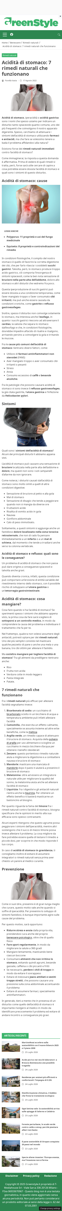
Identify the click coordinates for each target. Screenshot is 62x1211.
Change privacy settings (50, 1208)
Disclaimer (11, 1175)
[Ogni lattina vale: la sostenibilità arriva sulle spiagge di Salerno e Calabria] (11, 1112)
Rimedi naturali (9, 55)
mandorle (12, 768)
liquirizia (30, 793)
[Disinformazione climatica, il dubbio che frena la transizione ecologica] (11, 1097)
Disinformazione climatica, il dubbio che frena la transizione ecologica (39, 1094)
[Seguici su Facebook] (11, 34)
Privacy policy (31, 1175)
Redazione (50, 1175)
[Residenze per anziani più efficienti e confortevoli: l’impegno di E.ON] (11, 1081)
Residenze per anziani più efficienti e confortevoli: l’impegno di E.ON (39, 1078)
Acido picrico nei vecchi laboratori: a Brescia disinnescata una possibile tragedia (39, 1062)
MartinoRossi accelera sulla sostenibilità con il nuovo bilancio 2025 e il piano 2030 (40, 1045)
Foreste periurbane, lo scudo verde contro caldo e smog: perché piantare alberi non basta (40, 1127)
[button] (59, 34)
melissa (33, 732)
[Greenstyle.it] (31, 22)
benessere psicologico (19, 937)
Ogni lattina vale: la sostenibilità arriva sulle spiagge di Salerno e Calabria (41, 1110)
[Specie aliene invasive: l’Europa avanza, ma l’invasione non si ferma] (11, 1161)
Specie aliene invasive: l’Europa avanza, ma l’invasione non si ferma (41, 1158)
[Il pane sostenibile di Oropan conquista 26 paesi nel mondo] (11, 1145)
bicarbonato (14, 714)
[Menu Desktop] (5, 34)
